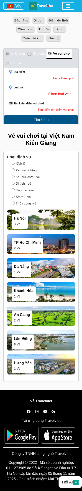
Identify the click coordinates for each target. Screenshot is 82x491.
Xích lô (21, 163)
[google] (53, 412)
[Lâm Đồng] (41, 349)
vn (17, 5)
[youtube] (45, 412)
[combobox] (39, 94)
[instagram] (37, 412)
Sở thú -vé (23, 197)
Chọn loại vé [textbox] (58, 94)
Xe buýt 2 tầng (26, 170)
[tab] (15, 53)
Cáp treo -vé (25, 190)
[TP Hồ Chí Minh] (41, 253)
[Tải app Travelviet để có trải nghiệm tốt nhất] (23, 437)
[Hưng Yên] (41, 373)
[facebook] (29, 412)
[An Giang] (41, 325)
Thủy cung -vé (26, 203)
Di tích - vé (23, 183)
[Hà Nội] (41, 229)
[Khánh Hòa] (41, 301)
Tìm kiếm (41, 120)
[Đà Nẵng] (41, 277)
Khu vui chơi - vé (28, 177)
